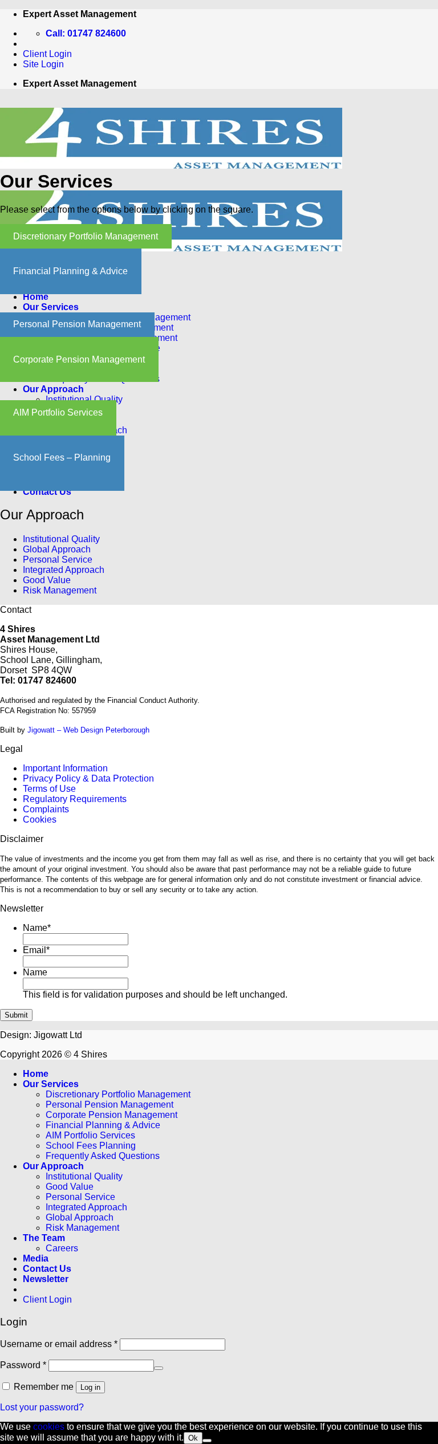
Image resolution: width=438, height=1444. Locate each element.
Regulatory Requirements (75, 799)
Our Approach (53, 389)
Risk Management (59, 590)
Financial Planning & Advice (70, 271)
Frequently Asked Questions (103, 1156)
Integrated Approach (63, 570)
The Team (44, 1238)
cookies (48, 1426)
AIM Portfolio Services (58, 412)
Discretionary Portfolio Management (85, 236)
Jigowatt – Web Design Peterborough (88, 730)
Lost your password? (42, 1407)
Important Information (65, 768)
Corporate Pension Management (79, 359)
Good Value (47, 580)
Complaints (46, 809)
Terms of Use (49, 789)
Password (23, 1365)
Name (37, 928)
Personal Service (57, 559)
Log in (90, 1387)
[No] (207, 1440)
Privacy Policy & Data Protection (88, 778)
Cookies (39, 819)
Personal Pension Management (77, 324)
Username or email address (58, 1344)
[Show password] (158, 1368)
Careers (62, 1248)
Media (35, 1258)
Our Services (51, 307)
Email (36, 950)
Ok (193, 1438)
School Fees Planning (91, 1145)
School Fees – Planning (62, 457)
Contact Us (47, 492)
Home (35, 297)
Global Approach (57, 549)
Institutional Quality (84, 399)
